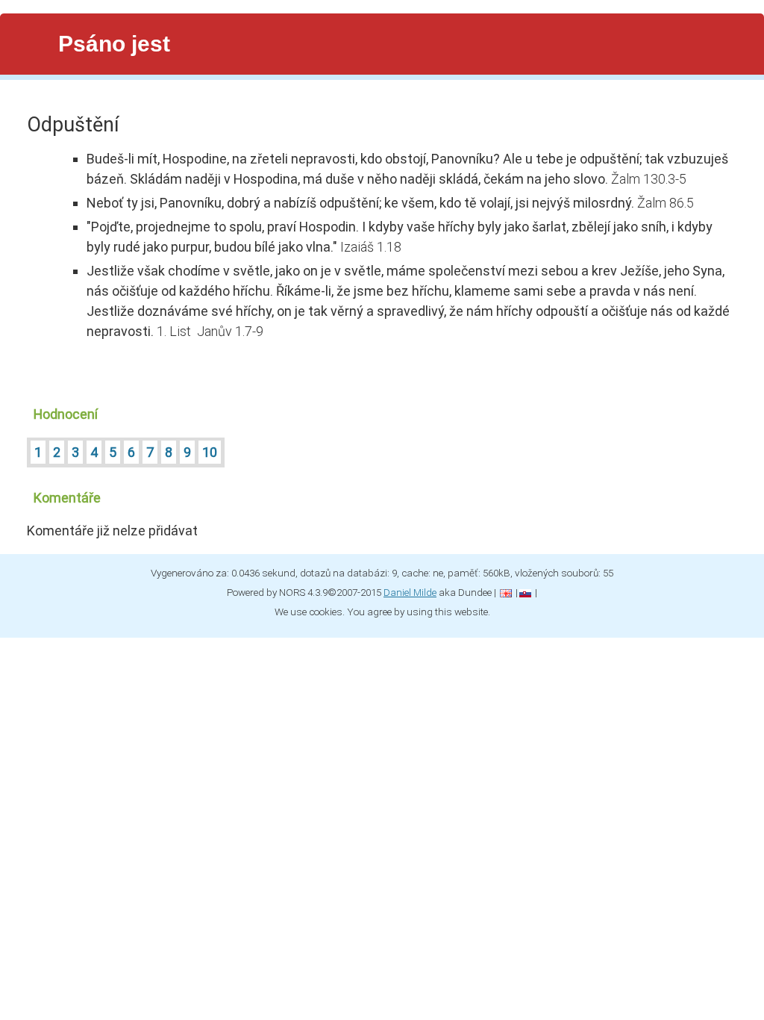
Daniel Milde (409, 592)
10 (209, 452)
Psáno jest (114, 43)
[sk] (525, 592)
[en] (505, 592)
